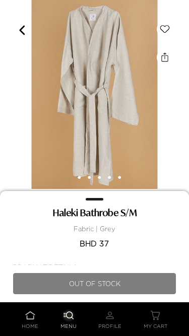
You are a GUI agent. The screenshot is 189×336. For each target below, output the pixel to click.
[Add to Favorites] (165, 29)
